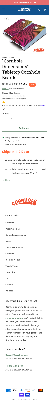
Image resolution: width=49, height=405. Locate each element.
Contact (9, 285)
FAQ (7, 278)
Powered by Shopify (31, 399)
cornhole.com (21, 399)
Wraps (8, 241)
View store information (15, 145)
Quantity (5, 113)
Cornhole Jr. (11, 254)
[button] (3, 10)
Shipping (5, 88)
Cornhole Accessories (15, 235)
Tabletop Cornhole (14, 247)
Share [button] (8, 180)
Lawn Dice (10, 272)
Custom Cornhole (13, 229)
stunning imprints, (14, 318)
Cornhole (9, 223)
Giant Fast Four (12, 260)
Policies (9, 291)
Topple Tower (11, 266)
